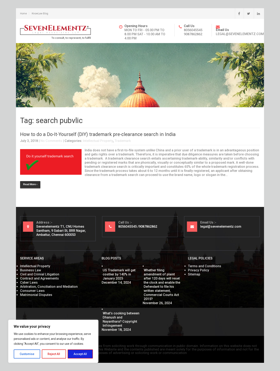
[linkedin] (257, 13)
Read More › (30, 184)
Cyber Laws (29, 282)
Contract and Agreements (39, 278)
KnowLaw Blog (40, 13)
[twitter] (247, 13)
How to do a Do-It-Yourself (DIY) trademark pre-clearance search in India (98, 134)
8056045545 (193, 30)
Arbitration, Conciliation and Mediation (49, 287)
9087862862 (193, 34)
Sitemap (194, 274)
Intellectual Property (98, 141)
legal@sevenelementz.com (240, 34)
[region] (53, 341)
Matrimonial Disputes (36, 295)
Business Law (30, 270)
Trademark (123, 141)
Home (23, 13)
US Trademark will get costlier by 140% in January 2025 (119, 274)
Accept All (80, 354)
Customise (27, 354)
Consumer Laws (32, 291)
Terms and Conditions (204, 266)
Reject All (54, 354)
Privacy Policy (198, 270)
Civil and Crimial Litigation (39, 274)
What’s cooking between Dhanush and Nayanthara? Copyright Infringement (121, 319)
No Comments (51, 141)
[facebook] (237, 13)
